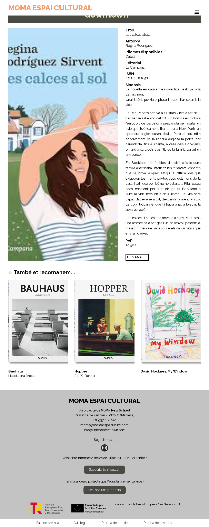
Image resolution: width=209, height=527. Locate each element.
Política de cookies (115, 523)
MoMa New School (115, 410)
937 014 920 (107, 420)
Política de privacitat (158, 523)
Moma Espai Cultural (50, 7)
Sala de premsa (47, 523)
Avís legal (80, 523)
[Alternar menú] (197, 13)
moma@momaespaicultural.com (104, 425)
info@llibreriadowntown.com (104, 430)
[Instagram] (104, 447)
